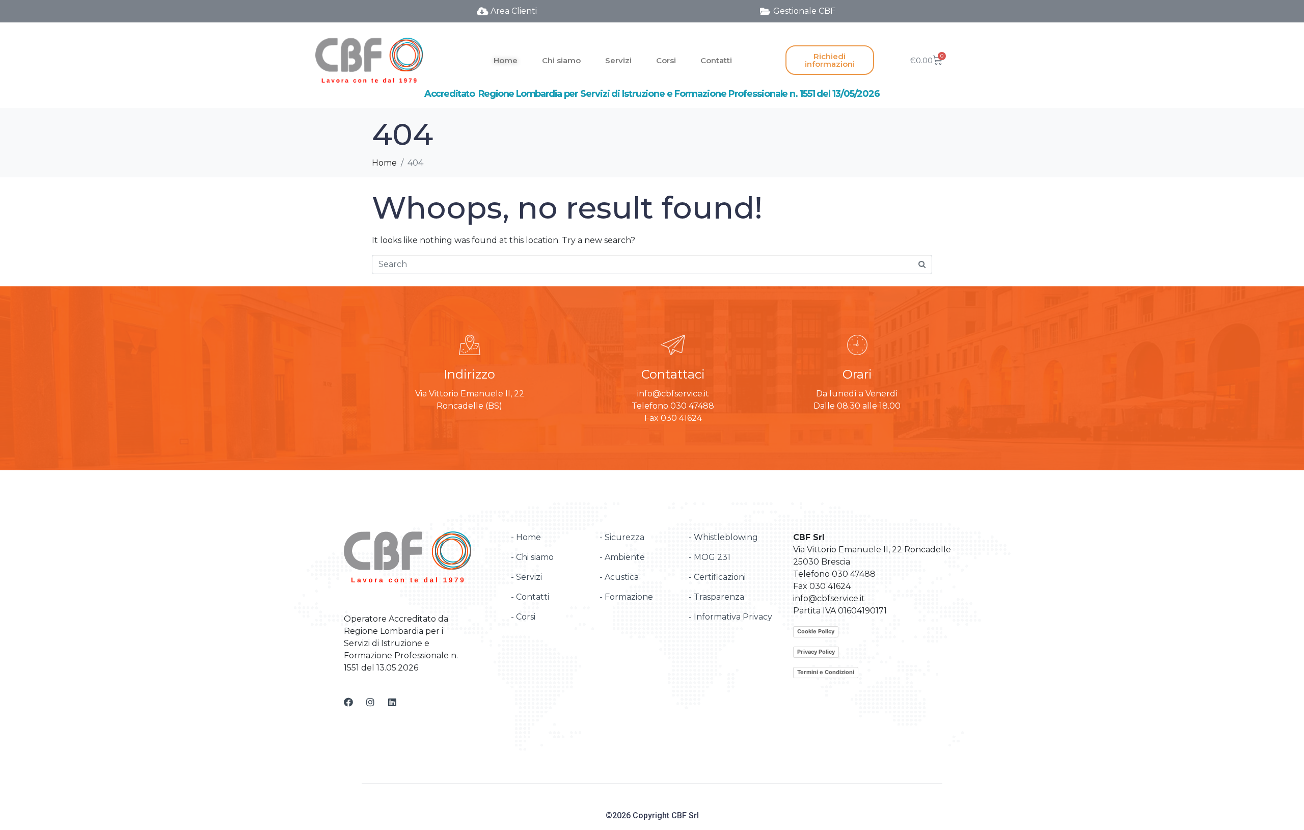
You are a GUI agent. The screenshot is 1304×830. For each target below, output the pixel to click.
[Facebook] (348, 702)
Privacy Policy (816, 651)
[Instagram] (370, 702)
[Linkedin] (392, 702)
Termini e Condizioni (825, 672)
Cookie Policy (815, 631)
